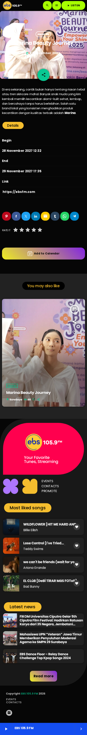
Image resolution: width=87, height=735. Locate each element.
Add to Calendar (46, 253)
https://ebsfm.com (19, 192)
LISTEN (73, 5)
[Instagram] (9, 713)
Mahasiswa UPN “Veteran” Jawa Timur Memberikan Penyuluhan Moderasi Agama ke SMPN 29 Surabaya (51, 638)
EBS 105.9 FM (29, 694)
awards (43, 34)
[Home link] (12, 5)
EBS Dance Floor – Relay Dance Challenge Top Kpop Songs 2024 (45, 656)
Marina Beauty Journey (28, 392)
